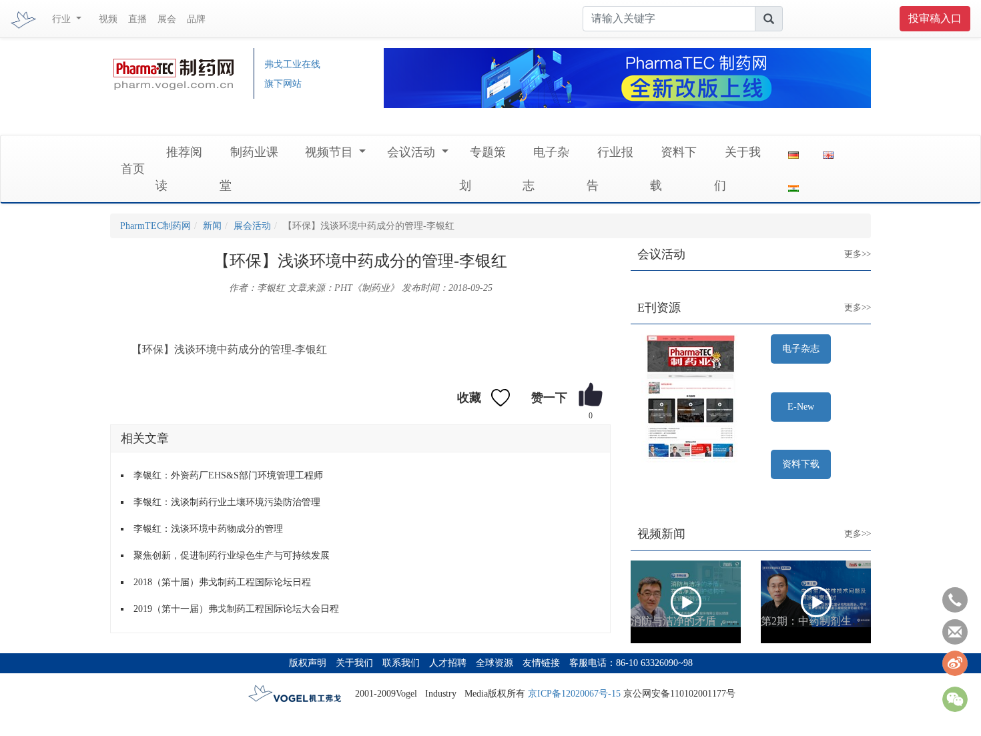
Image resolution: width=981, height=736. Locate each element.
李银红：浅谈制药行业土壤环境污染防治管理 (226, 502)
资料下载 (801, 464)
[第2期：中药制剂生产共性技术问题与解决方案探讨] (816, 602)
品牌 (196, 19)
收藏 (469, 397)
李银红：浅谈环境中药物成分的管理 (208, 529)
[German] (793, 152)
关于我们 (354, 663)
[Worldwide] (828, 152)
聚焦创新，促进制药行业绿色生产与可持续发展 (231, 555)
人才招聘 (447, 663)
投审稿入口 (935, 18)
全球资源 (494, 663)
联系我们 (401, 663)
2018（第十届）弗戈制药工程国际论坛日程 (222, 582)
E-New (800, 407)
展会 (166, 19)
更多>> (847, 243)
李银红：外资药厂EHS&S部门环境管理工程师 (228, 475)
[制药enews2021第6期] (691, 399)
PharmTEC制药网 (155, 226)
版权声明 (307, 663)
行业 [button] (62, 19)
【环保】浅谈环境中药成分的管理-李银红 (229, 349)
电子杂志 (801, 349)
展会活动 (252, 226)
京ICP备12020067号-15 (574, 694)
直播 (137, 19)
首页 (133, 168)
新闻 (212, 226)
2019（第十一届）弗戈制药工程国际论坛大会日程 (236, 609)
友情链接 (541, 663)
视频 (108, 19)
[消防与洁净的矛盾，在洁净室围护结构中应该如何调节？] (686, 602)
